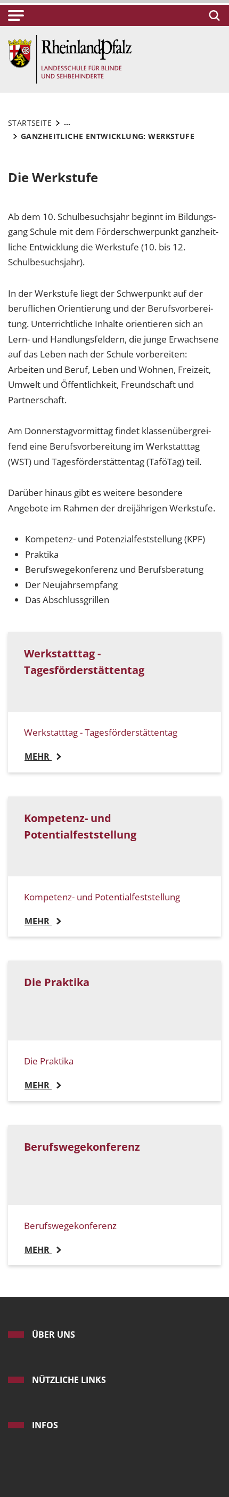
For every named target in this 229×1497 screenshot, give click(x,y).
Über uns (53, 1334)
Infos (45, 1425)
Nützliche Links (69, 1379)
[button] (16, 15)
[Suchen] (213, 15)
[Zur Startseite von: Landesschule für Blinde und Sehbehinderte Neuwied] (70, 58)
